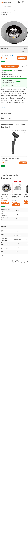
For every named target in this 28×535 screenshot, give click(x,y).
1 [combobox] (23, 66)
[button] (14, 49)
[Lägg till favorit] (25, 22)
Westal (3, 107)
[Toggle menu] (26, 2)
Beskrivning (6, 113)
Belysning (5, 10)
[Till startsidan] (6, 2)
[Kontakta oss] (19, 2)
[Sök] (2, 6)
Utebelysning (11, 10)
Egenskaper (6, 118)
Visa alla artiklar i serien (18, 130)
